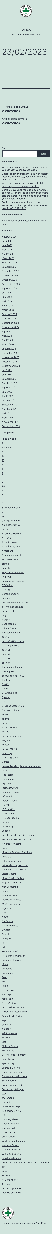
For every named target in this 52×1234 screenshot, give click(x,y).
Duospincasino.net (12, 710)
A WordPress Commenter (15, 220)
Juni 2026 (7, 245)
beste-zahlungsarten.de (15, 602)
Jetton (5, 822)
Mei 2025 (7, 301)
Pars (4, 942)
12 (3, 451)
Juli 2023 (7, 370)
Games (5, 761)
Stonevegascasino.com (14, 1076)
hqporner (7, 783)
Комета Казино (10, 1179)
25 (3, 486)
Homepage (8, 779)
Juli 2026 (7, 241)
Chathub (6, 680)
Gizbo (5, 770)
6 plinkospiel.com (11, 507)
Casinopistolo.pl (10, 671)
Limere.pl (7, 856)
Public (5, 986)
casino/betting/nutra (13, 641)
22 (3, 477)
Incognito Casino (11, 792)
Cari (4, 148)
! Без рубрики (9, 438)
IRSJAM (26, 30)
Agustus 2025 (9, 288)
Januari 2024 (9, 348)
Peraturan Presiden (12, 960)
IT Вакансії (8, 813)
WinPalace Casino (11, 1154)
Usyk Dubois (8, 1132)
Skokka (6, 1037)
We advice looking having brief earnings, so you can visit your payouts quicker (25, 168)
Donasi (5, 701)
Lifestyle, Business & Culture (17, 852)
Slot (4, 1042)
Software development (14, 1054)
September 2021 (10, 404)
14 (3, 456)
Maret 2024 (8, 344)
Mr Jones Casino (11, 904)
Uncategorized (10, 1119)
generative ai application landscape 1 (21, 766)
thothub (6, 1102)
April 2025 (7, 305)
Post (4, 977)
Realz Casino (9, 1003)
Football (6, 744)
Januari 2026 (9, 266)
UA (3, 1115)
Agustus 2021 (9, 409)
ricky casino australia (13, 1007)
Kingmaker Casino (11, 843)
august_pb (7, 576)
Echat (5, 714)
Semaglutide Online (12, 1016)
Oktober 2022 (9, 383)
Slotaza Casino (10, 1046)
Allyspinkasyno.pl (11, 546)
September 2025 (11, 284)
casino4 (6, 662)
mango (5, 891)
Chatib (5, 684)
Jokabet (6, 830)
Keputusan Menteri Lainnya (16, 839)
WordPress (41, 1223)
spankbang (8, 1059)
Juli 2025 (7, 292)
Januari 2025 (9, 318)
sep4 (4, 1020)
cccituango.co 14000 (13, 675)
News (5, 917)
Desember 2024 (10, 323)
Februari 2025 (9, 314)
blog (4, 615)
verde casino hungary (13, 1141)
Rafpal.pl (6, 994)
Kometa (6, 848)
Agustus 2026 (9, 236)
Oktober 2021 (9, 400)
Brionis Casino (9, 628)
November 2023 (10, 357)
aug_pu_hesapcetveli (13, 572)
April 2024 (7, 340)
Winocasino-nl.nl (11, 1149)
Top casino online (11, 1111)
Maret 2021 (8, 417)
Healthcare (8, 774)
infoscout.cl (8, 796)
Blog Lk (6, 619)
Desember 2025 (10, 271)
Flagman (6, 740)
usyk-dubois (8, 1136)
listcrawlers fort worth (14, 869)
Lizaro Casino (9, 873)
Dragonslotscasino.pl (13, 706)
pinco (5, 964)
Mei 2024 (7, 335)
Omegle (6, 930)
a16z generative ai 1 (12, 525)
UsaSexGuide (9, 1128)
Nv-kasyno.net (10, 925)
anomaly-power (10, 559)
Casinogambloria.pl (12, 667)
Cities (5, 688)
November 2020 (10, 422)
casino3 (6, 658)
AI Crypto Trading (11, 533)
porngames (8, 973)
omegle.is (7, 938)
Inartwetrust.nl (10, 787)
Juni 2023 (7, 374)
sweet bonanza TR (12, 1085)
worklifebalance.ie (11, 1158)
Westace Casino (10, 1145)
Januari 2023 (9, 379)
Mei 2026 (7, 249)
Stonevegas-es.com (12, 1072)
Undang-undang (10, 1123)
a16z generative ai (11, 520)
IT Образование (10, 818)
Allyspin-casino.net (12, 542)
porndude (7, 968)
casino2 (6, 654)
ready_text (7, 998)
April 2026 (7, 254)
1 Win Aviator (9, 447)
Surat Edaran (9, 1080)
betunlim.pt (8, 611)
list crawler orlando (12, 861)
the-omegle (8, 1098)
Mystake (6, 908)
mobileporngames (11, 899)
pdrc (4, 947)
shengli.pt (7, 1024)
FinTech (6, 731)
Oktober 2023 (9, 361)
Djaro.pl (6, 697)
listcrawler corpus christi (15, 865)
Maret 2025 (8, 310)
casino (5, 637)
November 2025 (10, 275)
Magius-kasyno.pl (11, 882)
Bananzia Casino (11, 593)
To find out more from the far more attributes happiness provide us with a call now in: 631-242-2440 (24, 205)
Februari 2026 (9, 262)
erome (5, 723)
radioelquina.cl (9, 990)
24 (3, 481)
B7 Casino (7, 585)
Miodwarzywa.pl (10, 895)
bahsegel (6, 589)
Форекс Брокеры (11, 1188)
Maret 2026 (8, 258)
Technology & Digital (13, 1089)
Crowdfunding (9, 693)
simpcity (6, 1029)
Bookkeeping (9, 624)
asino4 (5, 563)
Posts (5, 981)
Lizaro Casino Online (13, 878)
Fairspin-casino (10, 727)
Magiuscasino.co (11, 886)
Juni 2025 (7, 297)
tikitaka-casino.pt (11, 1106)
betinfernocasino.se (12, 606)
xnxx (4, 1171)
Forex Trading (9, 749)
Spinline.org (8, 1063)
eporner (6, 718)
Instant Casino (9, 800)
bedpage (6, 598)
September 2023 (11, 366)
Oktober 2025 (9, 279)
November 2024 (10, 327)
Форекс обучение (11, 1192)
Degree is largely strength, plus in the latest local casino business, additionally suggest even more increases (25, 176)
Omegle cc (7, 934)
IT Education (8, 809)
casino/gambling (10, 645)
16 (3, 460)
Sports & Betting (11, 1067)
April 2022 (7, 396)
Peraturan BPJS (10, 951)
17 (3, 464)
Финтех (6, 1184)
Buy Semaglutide (11, 632)
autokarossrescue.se (13, 581)
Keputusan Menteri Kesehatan (18, 835)
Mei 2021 (6, 413)
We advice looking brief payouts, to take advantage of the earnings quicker (23, 184)
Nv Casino (7, 921)
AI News (6, 538)
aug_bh (6, 568)
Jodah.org (7, 826)
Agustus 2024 (9, 331)
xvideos (6, 1175)
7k (3, 516)
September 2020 (11, 426)
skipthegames (9, 1033)
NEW (4, 912)
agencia (6, 529)
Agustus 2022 (9, 387)
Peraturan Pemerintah (13, 955)
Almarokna (7, 550)
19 (3, 469)
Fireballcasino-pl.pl (12, 736)
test (4, 1093)
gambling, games (11, 757)
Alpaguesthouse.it (11, 555)
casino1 (6, 650)
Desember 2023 (10, 353)
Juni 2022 (7, 391)
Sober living (8, 1050)
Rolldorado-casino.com (14, 1011)
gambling (7, 753)
